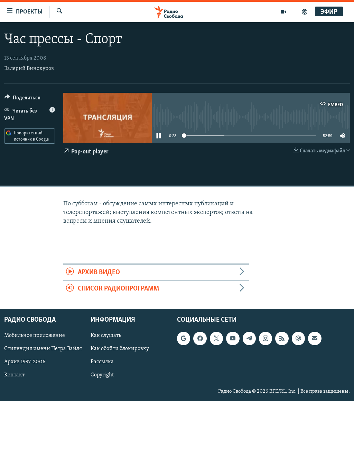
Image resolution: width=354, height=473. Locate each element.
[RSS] (281, 338)
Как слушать (106, 336)
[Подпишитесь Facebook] (199, 338)
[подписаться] (314, 338)
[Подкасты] (298, 338)
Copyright (102, 375)
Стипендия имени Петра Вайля (43, 349)
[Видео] (283, 12)
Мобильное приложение (34, 336)
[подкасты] (304, 12)
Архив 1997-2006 (24, 362)
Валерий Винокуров (29, 68)
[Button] (22, 99)
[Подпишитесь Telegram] (249, 338)
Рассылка (102, 362)
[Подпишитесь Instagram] (265, 338)
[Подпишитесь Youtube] (232, 338)
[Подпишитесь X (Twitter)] (216, 338)
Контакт (14, 375)
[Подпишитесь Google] (183, 338)
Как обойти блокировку (120, 349)
